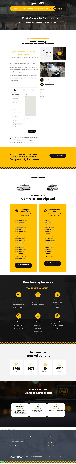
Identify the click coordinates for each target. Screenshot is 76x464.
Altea (20, 225)
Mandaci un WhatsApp (49, 84)
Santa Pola (21, 255)
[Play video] (60, 53)
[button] (64, 410)
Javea (20, 242)
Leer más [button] (56, 415)
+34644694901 (60, 8)
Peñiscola (21, 253)
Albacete (48, 220)
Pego (20, 251)
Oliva (20, 247)
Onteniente (48, 247)
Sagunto (48, 251)
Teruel (47, 255)
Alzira (47, 224)
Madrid (20, 244)
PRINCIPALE (16, 8)
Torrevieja (21, 256)
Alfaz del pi (21, 222)
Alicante (20, 224)
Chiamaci (47, 79)
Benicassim (21, 231)
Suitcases (19, 112)
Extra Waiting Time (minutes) (17, 124)
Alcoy (47, 222)
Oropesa (20, 249)
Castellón (21, 235)
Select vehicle (32, 131)
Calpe (20, 233)
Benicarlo (48, 227)
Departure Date (15, 116)
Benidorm (21, 229)
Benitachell (48, 229)
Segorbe (48, 253)
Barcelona (21, 227)
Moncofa (48, 244)
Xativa (20, 258)
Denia (20, 238)
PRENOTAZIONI (39, 8)
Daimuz (47, 236)
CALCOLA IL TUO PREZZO (27, 8)
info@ (36, 69)
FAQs (46, 8)
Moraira (20, 245)
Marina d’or (48, 240)
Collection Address (16, 96)
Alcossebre (21, 220)
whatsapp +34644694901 (15, 71)
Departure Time (15, 120)
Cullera (20, 236)
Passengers (15, 112)
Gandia (20, 240)
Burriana (48, 233)
